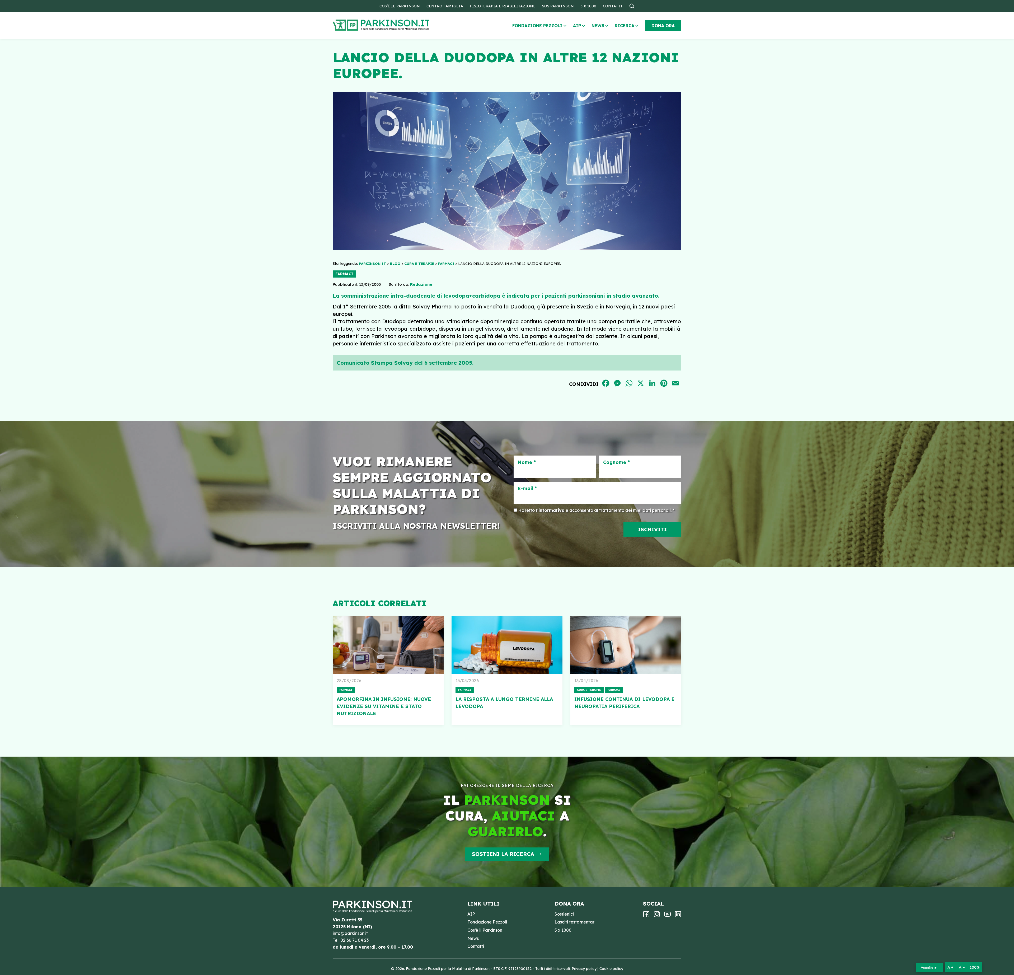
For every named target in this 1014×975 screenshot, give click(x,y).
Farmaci (344, 273)
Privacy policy (584, 968)
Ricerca (624, 25)
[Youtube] (667, 915)
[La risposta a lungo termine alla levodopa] (507, 645)
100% (975, 967)
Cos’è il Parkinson (399, 6)
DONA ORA (663, 25)
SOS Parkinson (558, 6)
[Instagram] (657, 915)
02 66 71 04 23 (354, 940)
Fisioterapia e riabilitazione (503, 6)
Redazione (421, 284)
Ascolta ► (929, 967)
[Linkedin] (678, 915)
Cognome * (616, 462)
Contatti (612, 6)
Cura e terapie (589, 690)
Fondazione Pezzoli (537, 25)
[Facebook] (646, 915)
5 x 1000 (588, 6)
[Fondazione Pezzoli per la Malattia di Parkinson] (396, 25)
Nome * (527, 462)
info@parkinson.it (350, 933)
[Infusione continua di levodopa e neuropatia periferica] (625, 645)
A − (962, 967)
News (598, 25)
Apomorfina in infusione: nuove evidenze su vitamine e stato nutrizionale (384, 706)
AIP (577, 25)
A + (950, 967)
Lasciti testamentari (575, 922)
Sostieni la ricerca (503, 854)
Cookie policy (611, 968)
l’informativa (550, 510)
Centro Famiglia (444, 6)
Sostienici (564, 914)
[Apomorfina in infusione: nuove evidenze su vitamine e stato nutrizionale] (388, 645)
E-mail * (527, 488)
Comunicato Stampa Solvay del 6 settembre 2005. (405, 362)
